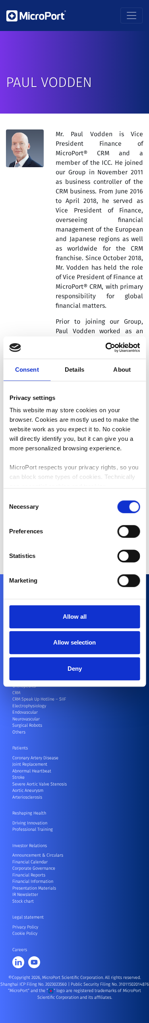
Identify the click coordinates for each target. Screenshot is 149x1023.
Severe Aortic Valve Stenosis (39, 784)
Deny (75, 668)
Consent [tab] (27, 369)
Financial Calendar (30, 862)
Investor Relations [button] (29, 845)
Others (18, 732)
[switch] (128, 531)
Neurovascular (26, 719)
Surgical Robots (27, 725)
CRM (16, 692)
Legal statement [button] (28, 917)
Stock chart (23, 901)
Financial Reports (28, 875)
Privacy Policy (25, 927)
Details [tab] (74, 369)
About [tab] (122, 369)
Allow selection (74, 642)
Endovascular (25, 712)
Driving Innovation (29, 823)
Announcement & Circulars (37, 855)
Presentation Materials (34, 888)
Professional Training (32, 829)
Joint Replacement (29, 764)
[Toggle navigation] (131, 15)
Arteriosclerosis (27, 797)
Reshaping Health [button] (29, 813)
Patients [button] (20, 748)
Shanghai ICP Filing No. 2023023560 (34, 984)
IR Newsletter (25, 894)
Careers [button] (19, 949)
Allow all (75, 616)
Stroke (18, 777)
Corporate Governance (33, 868)
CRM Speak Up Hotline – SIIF (39, 699)
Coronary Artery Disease (35, 757)
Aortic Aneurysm (27, 790)
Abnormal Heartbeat (31, 771)
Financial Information (32, 881)
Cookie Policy (24, 933)
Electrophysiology (29, 705)
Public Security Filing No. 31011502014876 (110, 984)
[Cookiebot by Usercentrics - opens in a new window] (106, 347)
